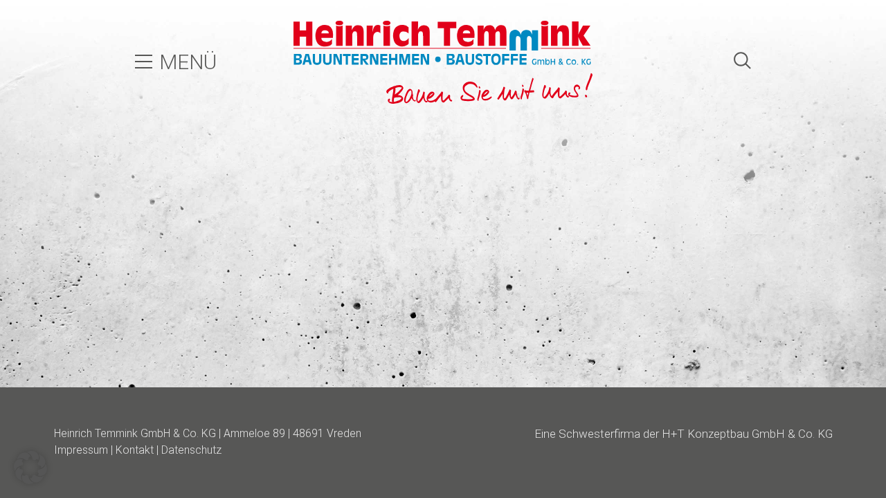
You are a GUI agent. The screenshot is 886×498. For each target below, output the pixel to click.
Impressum (81, 449)
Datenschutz (191, 449)
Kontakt (135, 449)
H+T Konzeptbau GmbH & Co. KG (747, 434)
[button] (30, 467)
